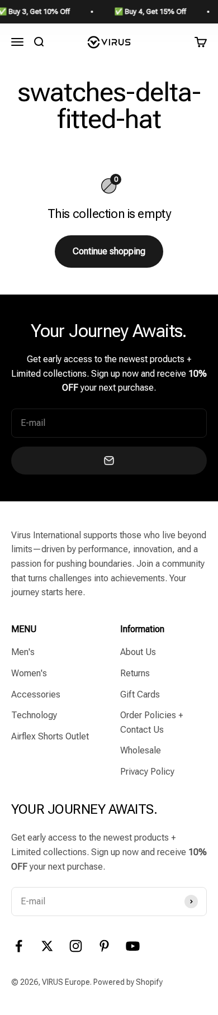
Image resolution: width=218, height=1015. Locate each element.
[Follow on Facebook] (18, 946)
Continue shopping (109, 251)
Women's (29, 673)
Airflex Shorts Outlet (50, 736)
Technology (34, 715)
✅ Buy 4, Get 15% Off (140, 11)
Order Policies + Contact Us (151, 722)
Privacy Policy (147, 771)
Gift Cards (140, 694)
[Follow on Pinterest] (104, 946)
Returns (135, 673)
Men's (23, 652)
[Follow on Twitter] (47, 946)
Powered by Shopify (128, 982)
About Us (138, 652)
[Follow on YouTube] (132, 946)
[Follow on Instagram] (75, 946)
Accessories (35, 694)
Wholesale (140, 750)
